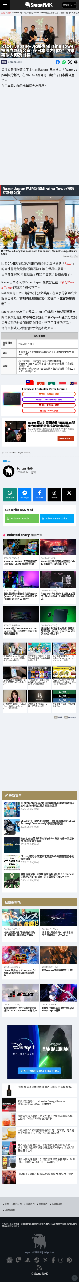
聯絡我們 (30, 1204)
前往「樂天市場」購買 (50, 405)
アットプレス (74, 256)
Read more (64, 438)
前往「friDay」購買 (50, 411)
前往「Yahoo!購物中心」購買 (50, 400)
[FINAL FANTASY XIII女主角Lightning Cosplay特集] (58, 993)
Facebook (40, 497)
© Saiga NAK (39, 1273)
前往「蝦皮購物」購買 (50, 394)
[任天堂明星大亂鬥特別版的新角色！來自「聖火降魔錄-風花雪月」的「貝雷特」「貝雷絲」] (20, 917)
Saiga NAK (39, 5)
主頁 (7, 1204)
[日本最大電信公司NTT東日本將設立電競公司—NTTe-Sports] (58, 917)
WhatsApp (10, 497)
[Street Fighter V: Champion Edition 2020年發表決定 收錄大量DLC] (20, 955)
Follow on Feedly (20, 518)
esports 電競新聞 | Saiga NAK (39, 1252)
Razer (69, 263)
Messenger (25, 497)
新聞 (4, 61)
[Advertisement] (39, 139)
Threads (54, 497)
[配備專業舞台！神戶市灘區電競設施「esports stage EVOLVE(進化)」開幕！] (20, 993)
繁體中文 (67, 4)
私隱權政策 (57, 1204)
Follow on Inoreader (56, 518)
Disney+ (72, 717)
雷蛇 (60, 717)
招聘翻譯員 (10, 1210)
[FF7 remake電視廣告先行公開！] (58, 955)
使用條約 (43, 1204)
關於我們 (17, 1204)
